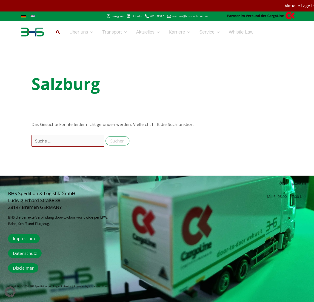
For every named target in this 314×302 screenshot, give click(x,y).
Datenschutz (25, 253)
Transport (112, 31)
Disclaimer (23, 268)
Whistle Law (241, 31)
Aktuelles (145, 31)
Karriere (177, 31)
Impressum (24, 238)
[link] (23, 16)
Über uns (78, 31)
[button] (58, 32)
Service (206, 31)
